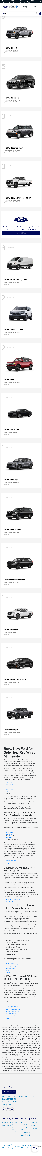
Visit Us (8, 864)
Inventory (6, 1118)
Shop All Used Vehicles (12, 1011)
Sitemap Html (23, 1146)
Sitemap (17, 1146)
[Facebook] (4, 1109)
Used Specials (25, 1135)
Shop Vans (9, 837)
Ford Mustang (9, 789)
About (34, 1118)
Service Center (10, 963)
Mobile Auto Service (11, 968)
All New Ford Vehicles (12, 1006)
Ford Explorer (9, 788)
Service (14, 1118)
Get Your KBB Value (21, 233)
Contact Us (9, 970)
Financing (25, 1118)
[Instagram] (8, 1109)
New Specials (25, 1132)
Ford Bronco (9, 784)
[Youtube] (12, 1109)
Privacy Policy (8, 1146)
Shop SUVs (9, 834)
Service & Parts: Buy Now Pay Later (15, 966)
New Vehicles (6, 1122)
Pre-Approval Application (13, 899)
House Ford (3, 1146)
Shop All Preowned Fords (13, 1009)
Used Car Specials (11, 1013)
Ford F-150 (9, 782)
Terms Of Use (13, 1146)
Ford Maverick (10, 786)
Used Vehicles (6, 1125)
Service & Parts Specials (12, 965)
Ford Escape (9, 791)
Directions (34, 1128)
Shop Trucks (9, 832)
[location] (40, 1)
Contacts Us (9, 862)
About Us (34, 1122)
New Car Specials (11, 860)
